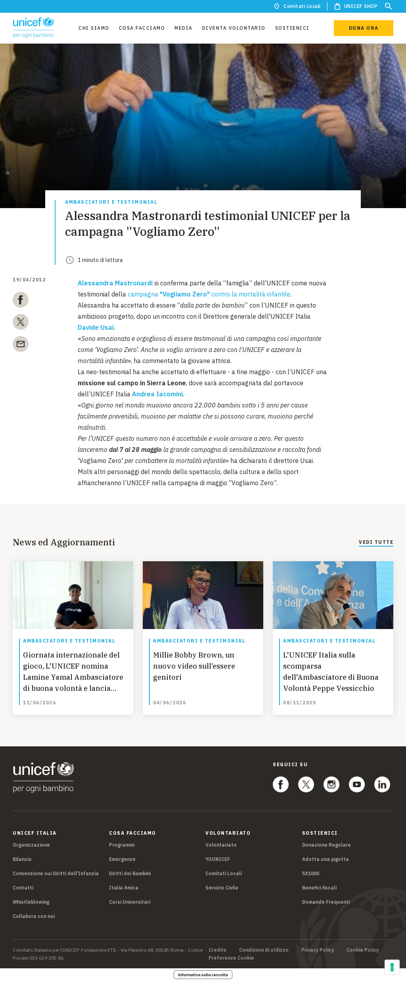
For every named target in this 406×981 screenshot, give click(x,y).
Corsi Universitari (129, 902)
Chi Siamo (94, 28)
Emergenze (122, 859)
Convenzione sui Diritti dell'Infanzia (56, 873)
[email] (21, 345)
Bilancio (22, 859)
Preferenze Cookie (231, 958)
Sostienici (292, 28)
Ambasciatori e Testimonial (111, 202)
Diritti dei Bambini (130, 873)
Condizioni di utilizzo (264, 950)
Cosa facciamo (142, 28)
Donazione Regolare (326, 845)
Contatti (23, 888)
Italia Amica (123, 888)
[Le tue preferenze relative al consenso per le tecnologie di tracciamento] (392, 967)
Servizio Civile (221, 888)
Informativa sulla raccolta (203, 974)
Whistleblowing (31, 902)
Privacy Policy (317, 950)
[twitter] (21, 323)
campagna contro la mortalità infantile (209, 294)
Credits (217, 950)
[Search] (388, 6)
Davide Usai (96, 327)
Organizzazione (31, 845)
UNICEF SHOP (361, 6)
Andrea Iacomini (157, 394)
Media (183, 28)
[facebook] (21, 301)
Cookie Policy (363, 950)
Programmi (121, 845)
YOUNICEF (217, 859)
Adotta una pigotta (325, 859)
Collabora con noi (34, 916)
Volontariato (221, 845)
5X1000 (310, 873)
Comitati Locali (302, 6)
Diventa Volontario (234, 28)
